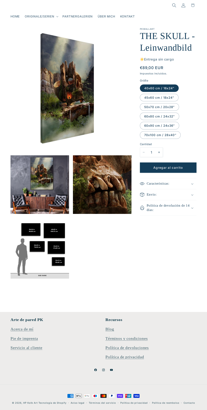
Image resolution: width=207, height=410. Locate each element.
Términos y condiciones (126, 338)
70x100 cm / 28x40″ (160, 135)
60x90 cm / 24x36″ (159, 125)
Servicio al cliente (26, 347)
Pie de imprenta (24, 338)
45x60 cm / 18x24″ (159, 97)
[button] (41, 16)
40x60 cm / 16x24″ (159, 88)
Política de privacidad (124, 357)
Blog (109, 329)
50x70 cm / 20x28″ (159, 107)
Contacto (189, 402)
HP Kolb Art (30, 402)
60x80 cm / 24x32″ (159, 116)
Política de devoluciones (127, 347)
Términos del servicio (102, 402)
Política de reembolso (165, 402)
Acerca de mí (22, 329)
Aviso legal (77, 402)
